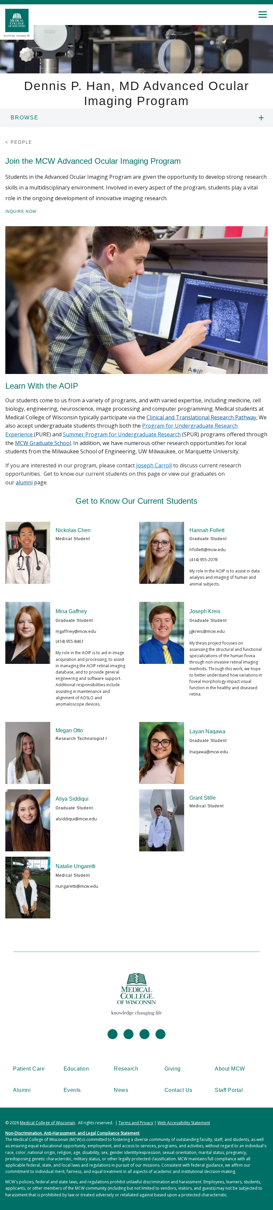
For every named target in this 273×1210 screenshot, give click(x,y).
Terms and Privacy (136, 1123)
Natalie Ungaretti (76, 866)
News (121, 1090)
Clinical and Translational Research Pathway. (201, 417)
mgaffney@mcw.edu (76, 631)
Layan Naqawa (207, 731)
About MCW (230, 1069)
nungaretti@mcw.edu (77, 886)
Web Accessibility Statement (183, 1123)
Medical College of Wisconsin (47, 1123)
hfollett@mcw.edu (207, 549)
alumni (24, 482)
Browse (25, 117)
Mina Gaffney (71, 611)
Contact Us (178, 1090)
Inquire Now (20, 211)
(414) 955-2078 (203, 559)
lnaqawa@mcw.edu (208, 752)
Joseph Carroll (153, 465)
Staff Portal (229, 1090)
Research (126, 1069)
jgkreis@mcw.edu (207, 631)
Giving (172, 1069)
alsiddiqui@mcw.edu (76, 819)
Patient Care (29, 1069)
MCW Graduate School (43, 443)
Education (76, 1069)
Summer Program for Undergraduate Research (122, 434)
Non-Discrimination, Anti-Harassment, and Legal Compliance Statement (72, 1133)
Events (72, 1090)
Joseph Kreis (204, 611)
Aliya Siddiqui (72, 799)
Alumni (22, 1090)
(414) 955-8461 (70, 641)
